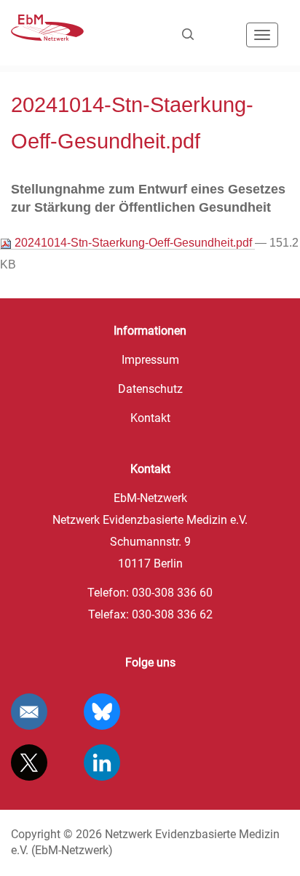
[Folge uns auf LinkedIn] (102, 762)
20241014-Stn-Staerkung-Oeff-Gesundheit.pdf (133, 242)
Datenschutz (150, 389)
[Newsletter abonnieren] (29, 711)
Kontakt (150, 418)
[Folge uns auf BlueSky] (102, 711)
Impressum (150, 360)
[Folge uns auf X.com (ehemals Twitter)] (29, 762)
